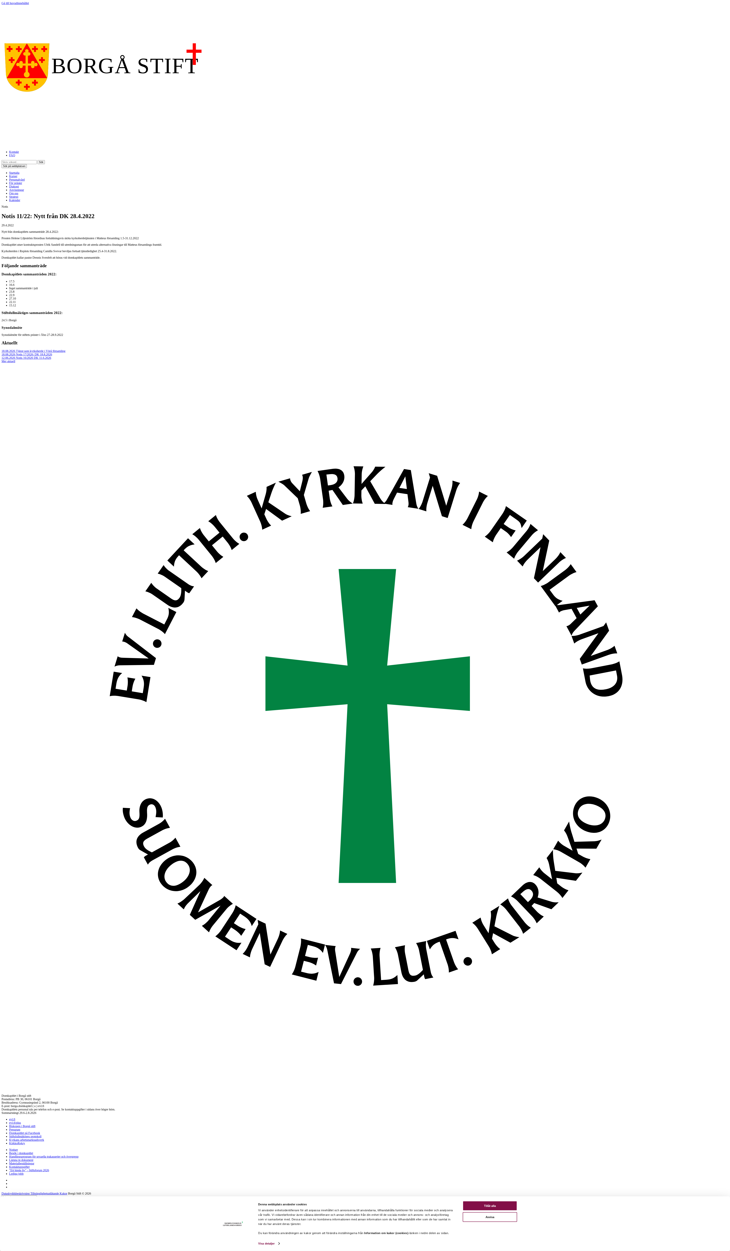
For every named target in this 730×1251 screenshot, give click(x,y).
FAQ (12, 155)
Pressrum (14, 1129)
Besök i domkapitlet (21, 1153)
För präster (15, 183)
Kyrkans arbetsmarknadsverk (26, 1139)
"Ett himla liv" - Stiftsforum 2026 (29, 1170)
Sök (41, 162)
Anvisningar (16, 190)
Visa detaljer (266, 1243)
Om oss (13, 193)
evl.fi (12, 1119)
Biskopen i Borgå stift (22, 1126)
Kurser (13, 176)
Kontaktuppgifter (19, 1166)
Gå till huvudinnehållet (15, 3)
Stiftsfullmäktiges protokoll (25, 1136)
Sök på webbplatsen (14, 166)
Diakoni (14, 186)
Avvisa (490, 1216)
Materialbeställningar (21, 1163)
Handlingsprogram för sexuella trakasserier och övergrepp (44, 1156)
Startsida (14, 172)
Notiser (13, 1149)
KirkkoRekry (17, 1143)
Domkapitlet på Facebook (24, 1133)
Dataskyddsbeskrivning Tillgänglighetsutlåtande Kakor (34, 1193)
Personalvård (17, 179)
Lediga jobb (16, 1173)
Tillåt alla (490, 1205)
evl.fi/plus (15, 1122)
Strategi (13, 196)
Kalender (14, 200)
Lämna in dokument (21, 1160)
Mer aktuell (8, 361)
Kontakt (14, 151)
